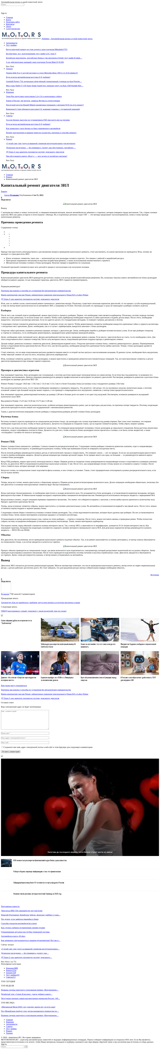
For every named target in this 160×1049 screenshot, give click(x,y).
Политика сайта (13, 22)
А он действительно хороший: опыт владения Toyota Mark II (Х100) (35, 62)
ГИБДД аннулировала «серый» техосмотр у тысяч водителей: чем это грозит (33, 611)
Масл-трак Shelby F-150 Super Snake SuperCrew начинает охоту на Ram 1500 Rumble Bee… (44, 86)
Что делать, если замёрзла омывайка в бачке (19, 919)
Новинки (10, 92)
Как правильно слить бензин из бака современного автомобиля (33, 128)
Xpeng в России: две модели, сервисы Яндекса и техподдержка (33, 101)
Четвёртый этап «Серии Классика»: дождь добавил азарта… (26, 994)
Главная (9, 17)
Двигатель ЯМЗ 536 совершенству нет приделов (21, 911)
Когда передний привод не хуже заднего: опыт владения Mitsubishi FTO (36, 49)
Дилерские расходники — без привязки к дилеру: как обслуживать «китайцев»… (41, 148)
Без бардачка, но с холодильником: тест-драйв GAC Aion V (31, 54)
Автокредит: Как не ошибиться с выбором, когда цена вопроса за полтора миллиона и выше (40, 603)
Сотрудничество (13, 29)
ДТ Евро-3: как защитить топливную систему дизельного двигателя (35, 152)
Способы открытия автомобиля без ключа (19, 923)
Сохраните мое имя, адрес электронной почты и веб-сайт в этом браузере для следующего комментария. (48, 747)
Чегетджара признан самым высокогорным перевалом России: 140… (30, 998)
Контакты (10, 24)
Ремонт (9, 139)
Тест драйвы (11, 45)
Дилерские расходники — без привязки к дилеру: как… (25, 953)
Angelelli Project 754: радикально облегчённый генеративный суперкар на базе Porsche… (44, 81)
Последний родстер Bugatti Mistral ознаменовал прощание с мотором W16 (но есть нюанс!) (45, 105)
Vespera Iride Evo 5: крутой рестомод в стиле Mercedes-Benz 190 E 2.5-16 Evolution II (42, 73)
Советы (9, 116)
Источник (154, 575)
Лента (8, 26)
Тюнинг (9, 69)
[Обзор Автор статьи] (6, 592)
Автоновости (11, 43)
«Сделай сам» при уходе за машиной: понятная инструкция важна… (30, 949)
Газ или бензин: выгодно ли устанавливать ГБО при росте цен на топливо (38, 120)
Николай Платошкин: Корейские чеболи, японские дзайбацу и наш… (30, 915)
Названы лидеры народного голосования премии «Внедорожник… (30, 990)
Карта (8, 20)
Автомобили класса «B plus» (13, 936)
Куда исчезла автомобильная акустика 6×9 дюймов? (28, 77)
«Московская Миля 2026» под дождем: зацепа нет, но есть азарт (28, 1007)
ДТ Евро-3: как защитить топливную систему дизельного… (26, 957)
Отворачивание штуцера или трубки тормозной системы (25, 932)
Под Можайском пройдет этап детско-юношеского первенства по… (30, 1011)
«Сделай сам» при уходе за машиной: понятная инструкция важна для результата (40, 143)
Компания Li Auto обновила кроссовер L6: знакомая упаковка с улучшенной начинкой (43, 109)
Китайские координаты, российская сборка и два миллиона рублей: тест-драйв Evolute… (44, 58)
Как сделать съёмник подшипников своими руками (23, 928)
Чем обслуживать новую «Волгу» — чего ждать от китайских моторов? (36, 156)
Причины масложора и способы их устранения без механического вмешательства (36, 291)
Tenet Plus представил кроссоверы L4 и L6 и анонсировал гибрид (34, 96)
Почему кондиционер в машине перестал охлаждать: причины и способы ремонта (41, 133)
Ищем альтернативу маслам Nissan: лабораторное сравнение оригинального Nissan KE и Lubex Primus (44, 295)
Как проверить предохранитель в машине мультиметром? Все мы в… (30, 940)
